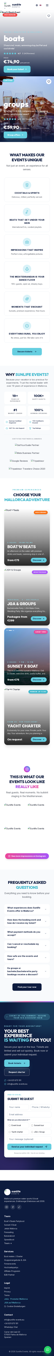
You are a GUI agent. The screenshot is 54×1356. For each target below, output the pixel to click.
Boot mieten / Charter (13, 1256)
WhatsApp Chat (11, 1327)
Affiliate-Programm (12, 1271)
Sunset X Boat (10, 1225)
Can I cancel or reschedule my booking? (23, 945)
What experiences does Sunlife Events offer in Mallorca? (23, 909)
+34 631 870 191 (11, 1323)
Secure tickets (25, 351)
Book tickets (14, 1063)
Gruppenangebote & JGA (15, 1260)
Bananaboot (9, 1236)
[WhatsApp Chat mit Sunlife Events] (47, 1349)
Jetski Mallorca (10, 1228)
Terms (7, 1295)
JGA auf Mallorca (12, 1302)
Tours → (8, 1243)
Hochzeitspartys (11, 1267)
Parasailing (9, 1232)
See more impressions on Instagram (28, 856)
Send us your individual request (27, 1147)
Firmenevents (10, 1264)
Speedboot (9, 1239)
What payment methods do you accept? (23, 933)
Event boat (16, 1125)
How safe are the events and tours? (22, 958)
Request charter (17, 1072)
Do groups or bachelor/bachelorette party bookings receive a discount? (22, 971)
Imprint (7, 1288)
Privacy (7, 1291)
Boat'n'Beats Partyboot (14, 1221)
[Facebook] (12, 1207)
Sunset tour (39, 1125)
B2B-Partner (9, 1275)
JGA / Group (39, 1132)
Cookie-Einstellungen (16, 1306)
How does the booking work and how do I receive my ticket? (24, 921)
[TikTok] (19, 1207)
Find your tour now (27, 987)
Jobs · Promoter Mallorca (16, 1299)
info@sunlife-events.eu (14, 1320)
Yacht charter (17, 1132)
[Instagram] (6, 1207)
